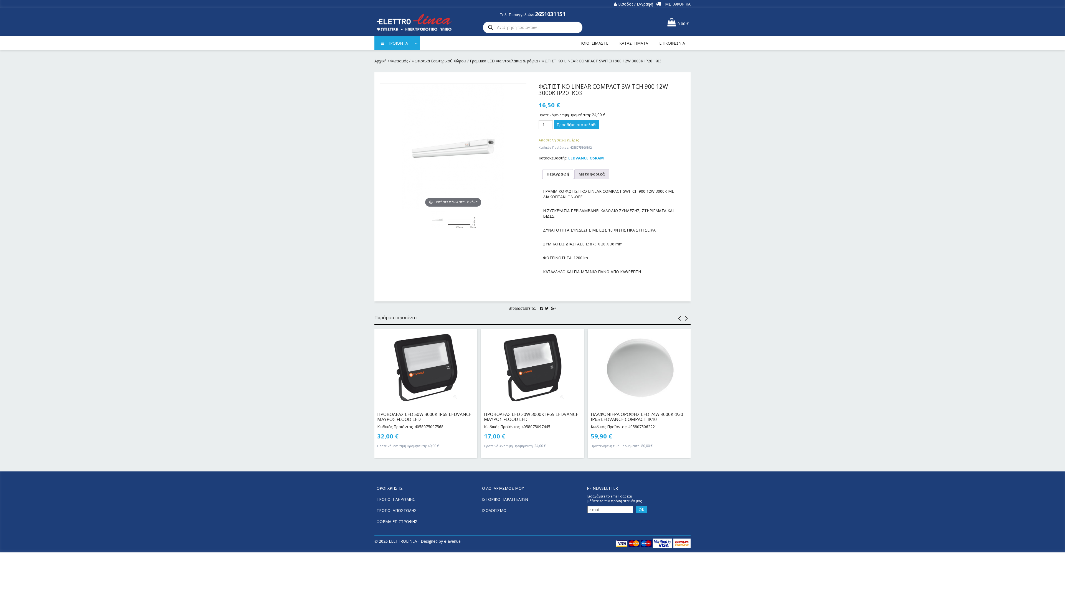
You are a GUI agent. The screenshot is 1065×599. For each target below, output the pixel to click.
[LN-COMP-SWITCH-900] (462, 222)
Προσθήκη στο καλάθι (577, 124)
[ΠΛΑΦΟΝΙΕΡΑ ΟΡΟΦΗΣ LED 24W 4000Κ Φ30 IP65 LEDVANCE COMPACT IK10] (639, 368)
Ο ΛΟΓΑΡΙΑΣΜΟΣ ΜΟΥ (503, 488)
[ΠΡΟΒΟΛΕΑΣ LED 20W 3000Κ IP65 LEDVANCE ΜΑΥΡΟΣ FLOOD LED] (532, 368)
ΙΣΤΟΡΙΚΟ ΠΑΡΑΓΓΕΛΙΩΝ (505, 499)
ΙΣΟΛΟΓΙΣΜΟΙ (495, 510)
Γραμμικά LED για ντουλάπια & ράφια (504, 61)
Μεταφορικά (592, 174)
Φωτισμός (399, 61)
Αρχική (380, 61)
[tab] (557, 174)
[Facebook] (541, 308)
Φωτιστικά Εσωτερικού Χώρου (439, 61)
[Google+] (553, 308)
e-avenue (452, 541)
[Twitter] (547, 308)
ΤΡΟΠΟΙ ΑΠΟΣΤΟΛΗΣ (397, 510)
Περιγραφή (558, 174)
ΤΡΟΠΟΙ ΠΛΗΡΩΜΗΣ (396, 499)
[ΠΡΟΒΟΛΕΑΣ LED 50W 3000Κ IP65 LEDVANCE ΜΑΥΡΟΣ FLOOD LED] (425, 368)
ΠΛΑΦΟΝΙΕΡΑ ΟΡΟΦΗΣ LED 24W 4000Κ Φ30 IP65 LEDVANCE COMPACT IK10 (637, 416)
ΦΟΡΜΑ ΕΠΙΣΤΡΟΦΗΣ (397, 521)
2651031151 (550, 14)
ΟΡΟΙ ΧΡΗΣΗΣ (390, 488)
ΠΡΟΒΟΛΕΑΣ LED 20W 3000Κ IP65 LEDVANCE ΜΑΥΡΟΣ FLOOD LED (531, 416)
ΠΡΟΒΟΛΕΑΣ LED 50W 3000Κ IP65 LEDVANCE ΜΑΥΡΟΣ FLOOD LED (424, 416)
